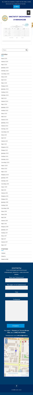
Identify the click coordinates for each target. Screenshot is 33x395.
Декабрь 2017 (4, 229)
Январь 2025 (4, 86)
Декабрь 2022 (5, 122)
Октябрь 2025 (5, 70)
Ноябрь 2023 (4, 110)
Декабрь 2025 (5, 67)
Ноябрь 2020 (4, 156)
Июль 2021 (4, 135)
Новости (3, 256)
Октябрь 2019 (4, 181)
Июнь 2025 (4, 77)
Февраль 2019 (4, 196)
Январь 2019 (4, 199)
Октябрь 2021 (4, 129)
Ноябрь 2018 (4, 205)
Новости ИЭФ (4, 259)
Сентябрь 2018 (5, 208)
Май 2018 (3, 217)
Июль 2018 (4, 211)
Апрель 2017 (4, 242)
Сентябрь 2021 (5, 132)
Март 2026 (4, 64)
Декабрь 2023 (4, 107)
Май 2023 (3, 116)
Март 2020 (4, 171)
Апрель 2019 (4, 193)
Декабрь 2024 (5, 89)
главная (3, 253)
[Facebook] (16, 386)
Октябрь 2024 (5, 95)
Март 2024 (4, 104)
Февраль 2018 (4, 226)
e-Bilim (16, 6)
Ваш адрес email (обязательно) (16, 285)
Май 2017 (3, 239)
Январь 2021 (4, 150)
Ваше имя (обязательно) (16, 277)
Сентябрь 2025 (5, 74)
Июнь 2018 (4, 214)
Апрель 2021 (4, 141)
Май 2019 (3, 190)
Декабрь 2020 (5, 153)
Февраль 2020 (5, 174)
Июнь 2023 (4, 113)
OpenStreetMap (13, 373)
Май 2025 (4, 80)
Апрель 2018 (4, 220)
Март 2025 (4, 83)
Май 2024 (4, 98)
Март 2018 (4, 223)
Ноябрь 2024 (4, 92)
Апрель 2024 (4, 101)
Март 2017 (3, 245)
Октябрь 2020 (5, 159)
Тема (16, 292)
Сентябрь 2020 (5, 162)
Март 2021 (4, 144)
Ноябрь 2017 (4, 233)
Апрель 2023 (4, 119)
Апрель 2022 (4, 126)
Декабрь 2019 (4, 177)
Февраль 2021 (4, 147)
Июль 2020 (4, 168)
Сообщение (16, 299)
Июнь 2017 (4, 236)
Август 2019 (4, 187)
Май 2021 (3, 138)
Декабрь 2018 (4, 202)
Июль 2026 (4, 58)
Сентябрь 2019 (5, 184)
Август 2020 (4, 165)
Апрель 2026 (4, 61)
